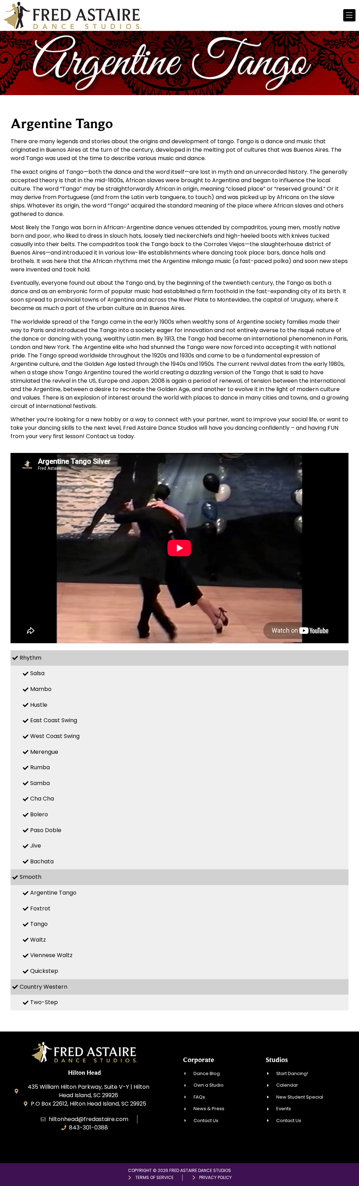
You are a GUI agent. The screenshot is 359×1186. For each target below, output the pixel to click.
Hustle (38, 705)
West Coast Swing (55, 736)
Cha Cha (42, 799)
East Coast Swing (53, 720)
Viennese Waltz (51, 955)
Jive (35, 846)
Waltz (38, 940)
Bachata (42, 861)
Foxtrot (40, 908)
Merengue (44, 752)
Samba (40, 783)
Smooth (30, 877)
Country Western (43, 987)
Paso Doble (45, 830)
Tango (39, 924)
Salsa (37, 673)
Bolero (39, 814)
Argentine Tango (53, 893)
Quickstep (44, 971)
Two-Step (44, 1002)
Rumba (40, 767)
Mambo (41, 689)
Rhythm (30, 658)
